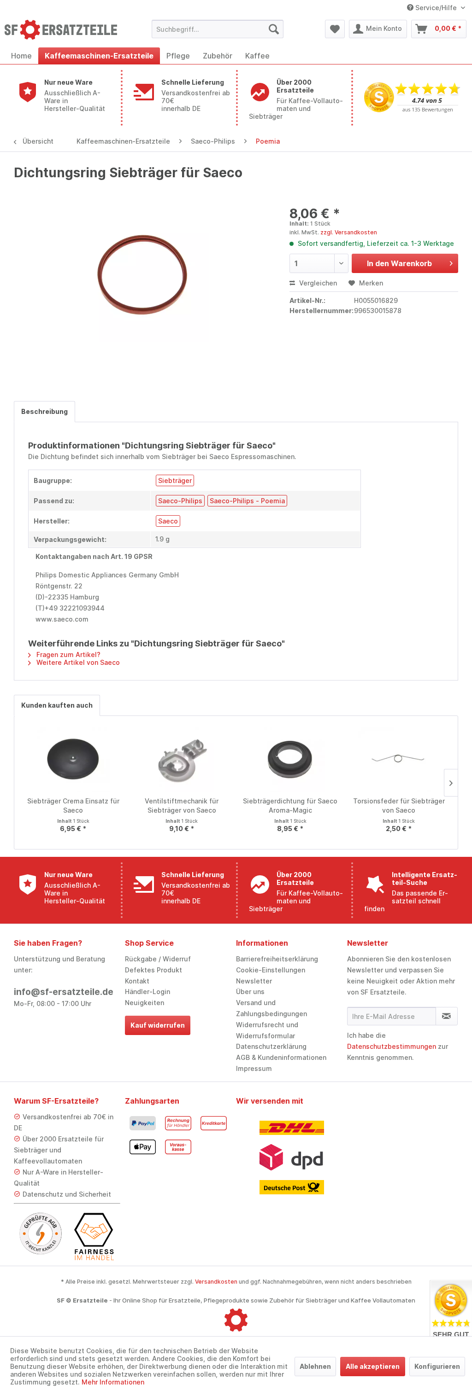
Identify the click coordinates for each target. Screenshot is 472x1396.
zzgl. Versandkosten (348, 232)
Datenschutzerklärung (271, 1046)
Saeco (168, 521)
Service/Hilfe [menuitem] (436, 8)
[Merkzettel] (335, 29)
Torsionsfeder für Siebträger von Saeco (399, 805)
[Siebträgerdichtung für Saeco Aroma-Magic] (290, 759)
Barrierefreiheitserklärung (277, 959)
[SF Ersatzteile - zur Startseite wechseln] (61, 31)
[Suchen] (273, 29)
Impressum (254, 1068)
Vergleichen (317, 283)
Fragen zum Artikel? (67, 654)
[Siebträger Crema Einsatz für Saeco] (73, 759)
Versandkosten (216, 1281)
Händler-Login (147, 991)
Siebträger (175, 480)
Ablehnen (315, 1366)
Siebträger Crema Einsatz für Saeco (73, 805)
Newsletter (254, 981)
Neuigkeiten (144, 1002)
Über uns (250, 991)
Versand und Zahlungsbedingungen (271, 1008)
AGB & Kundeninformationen (281, 1057)
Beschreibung (44, 411)
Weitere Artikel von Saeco (77, 662)
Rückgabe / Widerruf (158, 959)
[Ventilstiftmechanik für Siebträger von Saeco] (182, 759)
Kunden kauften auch (57, 705)
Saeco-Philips (180, 501)
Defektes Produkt (153, 970)
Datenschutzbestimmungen (391, 1046)
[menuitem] (218, 29)
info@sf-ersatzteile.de (63, 992)
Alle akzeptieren (373, 1366)
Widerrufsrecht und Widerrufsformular (267, 1030)
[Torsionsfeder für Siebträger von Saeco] (399, 759)
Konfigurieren (437, 1366)
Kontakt (137, 981)
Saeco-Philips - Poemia (247, 501)
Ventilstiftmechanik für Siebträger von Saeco (181, 805)
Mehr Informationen (113, 1382)
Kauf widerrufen (157, 1025)
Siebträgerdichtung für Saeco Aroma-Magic (290, 805)
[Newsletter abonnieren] (447, 1016)
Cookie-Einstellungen (270, 970)
